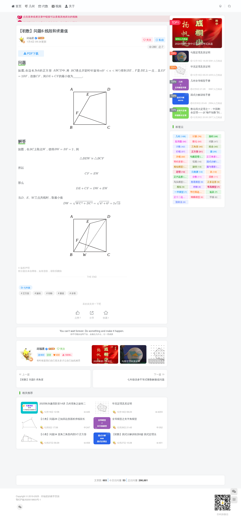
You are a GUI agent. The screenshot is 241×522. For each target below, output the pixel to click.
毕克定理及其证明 (122, 403)
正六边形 (180, 186)
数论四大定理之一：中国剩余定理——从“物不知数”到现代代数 (206, 122)
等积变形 (180, 171)
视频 (58, 6)
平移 (213, 206)
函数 (213, 186)
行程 (180, 161)
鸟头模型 (180, 191)
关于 (71, 6)
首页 (18, 6)
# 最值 (61, 293)
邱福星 (30, 38)
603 (42, 354)
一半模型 (180, 201)
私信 (161, 39)
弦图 (196, 171)
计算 (196, 146)
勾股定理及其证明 (200, 62)
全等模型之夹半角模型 (124, 418)
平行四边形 (197, 201)
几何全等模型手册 (200, 90)
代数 (44, 6)
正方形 (197, 161)
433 (58, 354)
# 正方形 (25, 293)
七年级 (27, 287)
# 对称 (49, 293)
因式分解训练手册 (200, 104)
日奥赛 (197, 181)
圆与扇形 (213, 176)
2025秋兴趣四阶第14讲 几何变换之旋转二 (63, 403)
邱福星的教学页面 (50, 496)
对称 (197, 196)
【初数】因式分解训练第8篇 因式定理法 (134, 434)
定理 (180, 181)
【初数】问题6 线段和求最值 (43, 31)
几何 (31, 6)
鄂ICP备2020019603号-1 (28, 499)
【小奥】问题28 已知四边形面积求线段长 (62, 418)
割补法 (181, 212)
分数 (196, 186)
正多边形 (213, 191)
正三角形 (213, 166)
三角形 (197, 156)
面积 (213, 146)
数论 (196, 151)
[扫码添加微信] (233, 491)
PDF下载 (32, 53)
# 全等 (73, 293)
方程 (180, 166)
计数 (180, 156)
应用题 (180, 151)
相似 (181, 196)
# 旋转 (38, 293)
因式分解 (213, 171)
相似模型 (180, 176)
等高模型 (213, 196)
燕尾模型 (197, 191)
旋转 (196, 176)
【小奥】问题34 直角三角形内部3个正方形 (63, 434)
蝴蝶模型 (197, 206)
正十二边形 (181, 206)
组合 (213, 156)
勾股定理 (197, 166)
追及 (213, 201)
